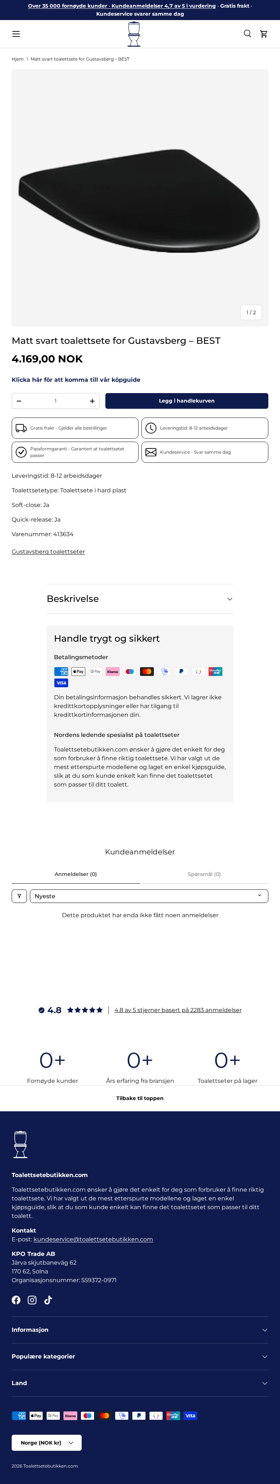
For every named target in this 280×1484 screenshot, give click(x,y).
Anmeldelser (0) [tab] (76, 874)
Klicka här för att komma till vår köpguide (76, 379)
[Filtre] (19, 896)
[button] (264, 34)
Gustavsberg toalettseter (48, 551)
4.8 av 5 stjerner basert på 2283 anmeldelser (178, 1010)
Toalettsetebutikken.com (50, 1466)
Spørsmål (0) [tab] (204, 874)
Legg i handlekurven (187, 400)
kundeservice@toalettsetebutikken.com (93, 1239)
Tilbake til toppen (140, 1098)
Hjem (18, 59)
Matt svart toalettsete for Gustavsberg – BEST (80, 59)
